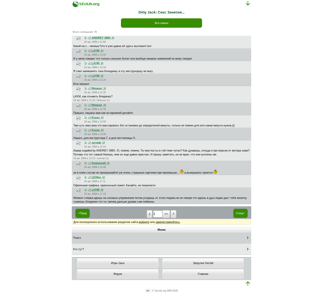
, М (101, 37)
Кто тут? (78, 249)
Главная (203, 273)
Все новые (161, 23)
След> (240, 213)
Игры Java (117, 263)
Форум (117, 273)
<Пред (82, 213)
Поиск (77, 237)
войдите (144, 222)
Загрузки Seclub (203, 263)
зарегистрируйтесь (168, 222)
